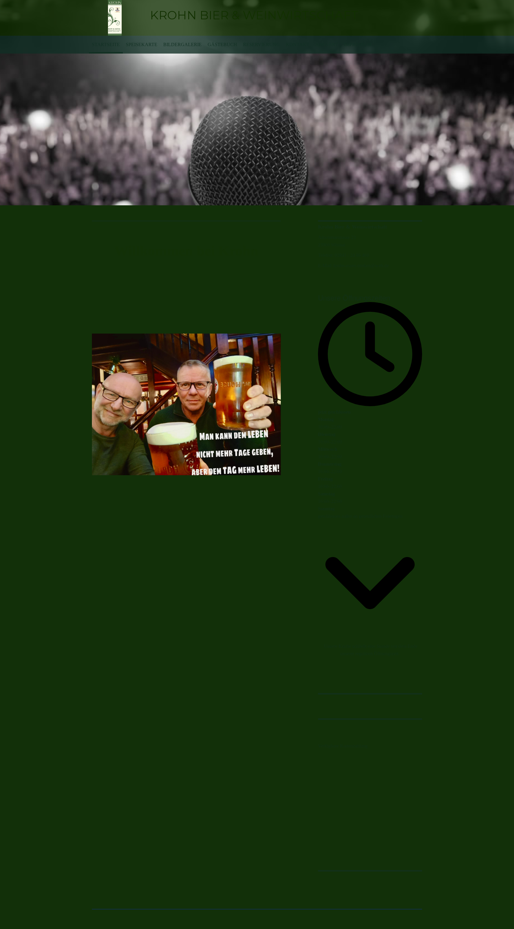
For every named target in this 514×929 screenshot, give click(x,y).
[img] (115, 18)
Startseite (106, 44)
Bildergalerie (182, 44)
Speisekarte (141, 44)
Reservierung (261, 44)
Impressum (358, 44)
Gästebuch (222, 44)
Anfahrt (326, 44)
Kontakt (297, 44)
